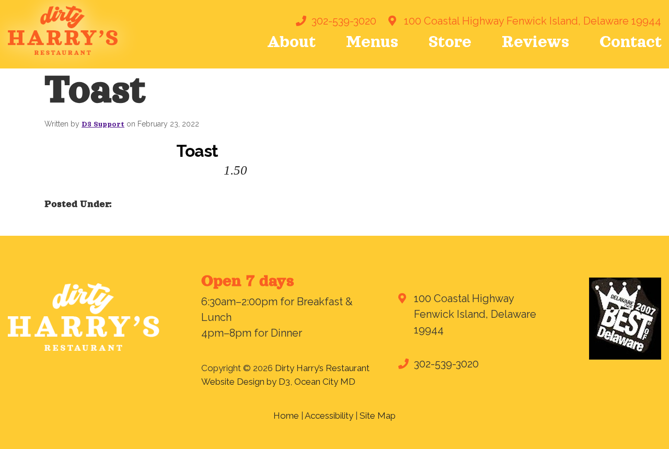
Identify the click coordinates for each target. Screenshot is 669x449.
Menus (372, 42)
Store (450, 42)
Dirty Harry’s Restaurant (322, 368)
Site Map (378, 415)
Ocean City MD (324, 381)
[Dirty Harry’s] (63, 30)
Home (286, 415)
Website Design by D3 (245, 381)
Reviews (535, 42)
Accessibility (329, 415)
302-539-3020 (344, 21)
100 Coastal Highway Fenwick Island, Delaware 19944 (532, 21)
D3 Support (103, 124)
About (291, 42)
